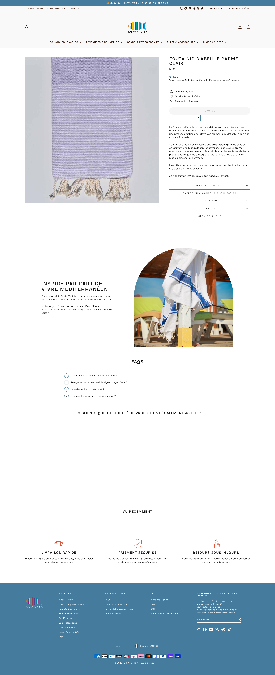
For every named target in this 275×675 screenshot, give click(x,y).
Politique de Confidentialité (165, 613)
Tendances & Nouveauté (103, 42)
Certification (65, 618)
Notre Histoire (66, 599)
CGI (153, 609)
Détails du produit (209, 185)
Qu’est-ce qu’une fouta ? (71, 604)
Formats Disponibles (69, 609)
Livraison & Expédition (116, 604)
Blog (61, 636)
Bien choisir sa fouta (69, 613)
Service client (209, 216)
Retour (40, 8)
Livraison (29, 8)
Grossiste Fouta (67, 627)
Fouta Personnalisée (69, 632)
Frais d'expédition (194, 80)
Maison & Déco (213, 42)
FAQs (72, 8)
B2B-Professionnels (57, 8)
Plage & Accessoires (181, 42)
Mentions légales (159, 599)
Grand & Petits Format (143, 42)
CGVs (154, 604)
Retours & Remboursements (119, 609)
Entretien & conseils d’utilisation (210, 193)
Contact (82, 8)
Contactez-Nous (113, 613)
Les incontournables (64, 42)
